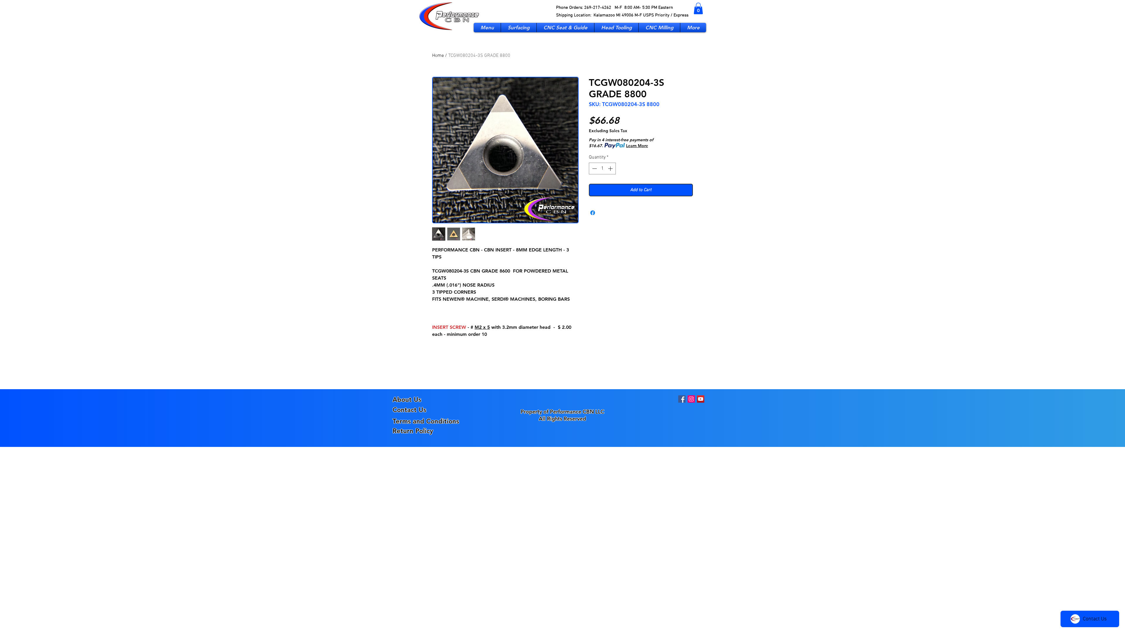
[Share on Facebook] (592, 212)
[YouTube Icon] (700, 399)
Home (438, 56)
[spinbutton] (602, 168)
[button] (698, 8)
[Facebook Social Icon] (682, 399)
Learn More (637, 145)
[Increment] (611, 168)
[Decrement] (594, 168)
